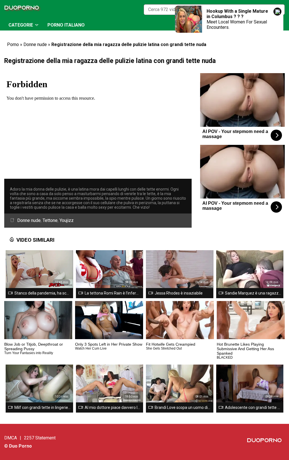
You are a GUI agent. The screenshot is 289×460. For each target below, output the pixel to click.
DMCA (10, 438)
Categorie (20, 25)
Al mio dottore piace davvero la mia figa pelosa (113, 407)
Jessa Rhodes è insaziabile (179, 293)
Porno (13, 44)
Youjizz (67, 220)
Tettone (50, 220)
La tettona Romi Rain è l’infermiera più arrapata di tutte (113, 293)
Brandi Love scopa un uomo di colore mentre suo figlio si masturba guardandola (183, 407)
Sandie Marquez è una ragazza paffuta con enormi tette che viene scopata (253, 293)
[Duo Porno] (23, 9)
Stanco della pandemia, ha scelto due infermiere (42, 293)
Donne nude (35, 44)
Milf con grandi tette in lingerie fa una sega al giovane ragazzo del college (42, 407)
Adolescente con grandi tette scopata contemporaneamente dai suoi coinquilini (253, 407)
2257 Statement (40, 438)
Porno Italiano (66, 25)
